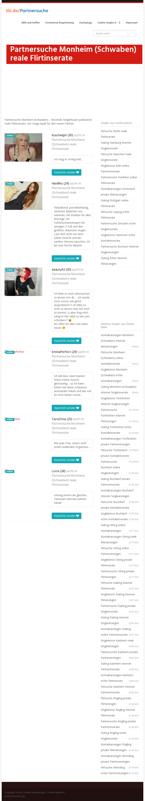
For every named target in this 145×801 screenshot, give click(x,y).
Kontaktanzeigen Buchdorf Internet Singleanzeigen (120, 494)
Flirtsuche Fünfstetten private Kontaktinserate (120, 453)
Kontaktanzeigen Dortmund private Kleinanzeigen (118, 191)
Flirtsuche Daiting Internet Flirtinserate (120, 585)
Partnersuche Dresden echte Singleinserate (118, 226)
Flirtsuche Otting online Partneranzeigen (120, 551)
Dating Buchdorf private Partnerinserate (120, 481)
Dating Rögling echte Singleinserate (120, 735)
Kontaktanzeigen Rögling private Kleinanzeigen (120, 747)
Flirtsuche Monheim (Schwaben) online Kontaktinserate (120, 357)
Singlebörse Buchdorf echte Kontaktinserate (120, 516)
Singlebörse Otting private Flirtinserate (120, 562)
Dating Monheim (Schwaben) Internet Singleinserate (120, 389)
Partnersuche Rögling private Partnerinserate (120, 724)
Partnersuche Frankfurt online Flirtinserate (119, 180)
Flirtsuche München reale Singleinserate (116, 157)
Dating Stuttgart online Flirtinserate (115, 203)
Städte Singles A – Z (109, 23)
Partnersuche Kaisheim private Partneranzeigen (120, 654)
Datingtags (85, 23)
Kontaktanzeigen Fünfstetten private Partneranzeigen (120, 442)
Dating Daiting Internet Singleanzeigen (120, 620)
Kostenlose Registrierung (60, 23)
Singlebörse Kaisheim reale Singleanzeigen (120, 643)
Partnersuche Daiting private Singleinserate (120, 608)
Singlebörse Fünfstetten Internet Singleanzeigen (120, 401)
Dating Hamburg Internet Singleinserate (116, 145)
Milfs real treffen (31, 23)
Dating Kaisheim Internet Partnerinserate (120, 666)
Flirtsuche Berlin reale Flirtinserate (114, 134)
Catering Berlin (56, 792)
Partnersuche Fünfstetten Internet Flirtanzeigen (120, 415)
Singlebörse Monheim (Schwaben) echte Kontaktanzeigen (120, 375)
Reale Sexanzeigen (35, 792)
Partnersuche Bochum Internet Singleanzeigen (120, 249)
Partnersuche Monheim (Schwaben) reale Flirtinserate (68, 144)
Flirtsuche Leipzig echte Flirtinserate (115, 214)
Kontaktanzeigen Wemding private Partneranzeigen (120, 759)
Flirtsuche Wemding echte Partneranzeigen (120, 770)
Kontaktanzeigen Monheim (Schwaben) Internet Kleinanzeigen (120, 340)
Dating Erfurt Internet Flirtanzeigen (114, 260)
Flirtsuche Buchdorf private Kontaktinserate (120, 505)
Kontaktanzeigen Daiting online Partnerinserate (120, 631)
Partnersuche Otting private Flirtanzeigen (120, 574)
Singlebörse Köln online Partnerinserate (115, 168)
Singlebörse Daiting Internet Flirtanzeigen (120, 597)
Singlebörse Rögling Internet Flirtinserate (120, 712)
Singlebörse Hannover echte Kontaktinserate (118, 237)
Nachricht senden (65, 172)
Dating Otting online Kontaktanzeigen (120, 527)
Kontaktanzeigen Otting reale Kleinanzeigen (120, 539)
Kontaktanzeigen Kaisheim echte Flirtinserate (120, 678)
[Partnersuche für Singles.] (27, 11)
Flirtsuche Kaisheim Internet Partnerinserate (120, 689)
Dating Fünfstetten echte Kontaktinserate (120, 429)
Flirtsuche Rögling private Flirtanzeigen (120, 701)
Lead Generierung (15, 796)
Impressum (132, 23)
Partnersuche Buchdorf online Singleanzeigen (120, 467)
